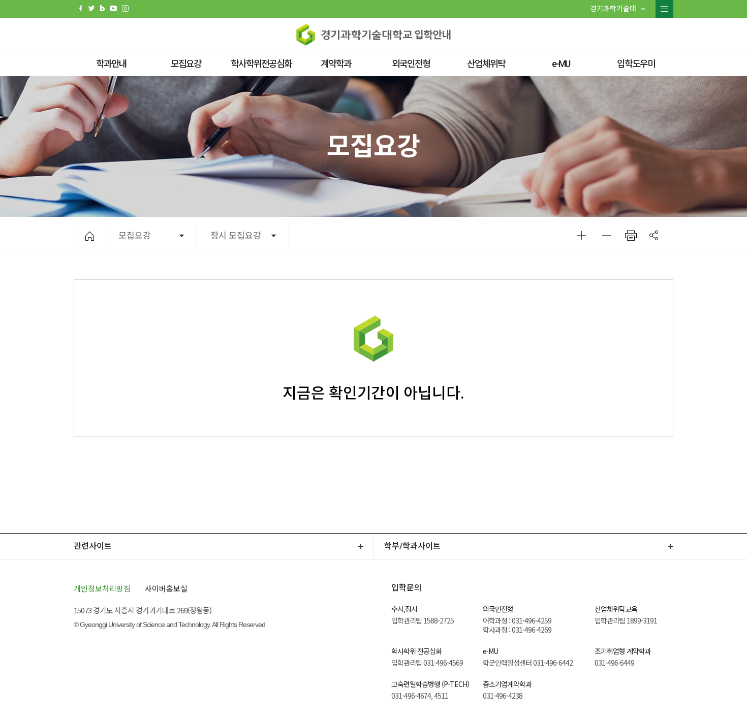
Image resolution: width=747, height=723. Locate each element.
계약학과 (336, 63)
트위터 (91, 8)
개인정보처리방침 (102, 588)
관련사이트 (93, 546)
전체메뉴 (664, 9)
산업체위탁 (486, 63)
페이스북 (81, 8)
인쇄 (631, 235)
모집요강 (186, 63)
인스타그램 (125, 8)
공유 (653, 235)
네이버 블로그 (102, 8)
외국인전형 (411, 63)
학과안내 (111, 63)
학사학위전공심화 (261, 63)
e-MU (561, 63)
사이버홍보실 (166, 588)
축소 (606, 235)
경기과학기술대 (613, 9)
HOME (89, 236)
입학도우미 (636, 63)
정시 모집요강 (235, 236)
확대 (581, 235)
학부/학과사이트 (412, 546)
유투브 (113, 8)
